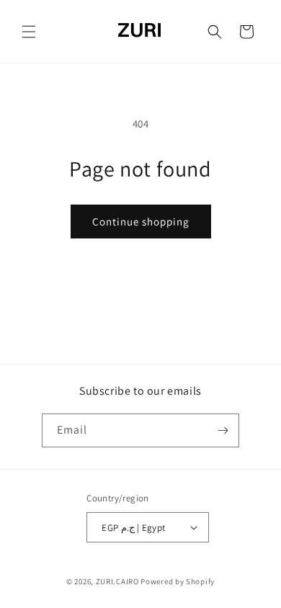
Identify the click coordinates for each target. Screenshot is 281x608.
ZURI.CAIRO (117, 581)
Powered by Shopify (177, 581)
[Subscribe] (222, 430)
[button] (29, 32)
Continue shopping (140, 221)
